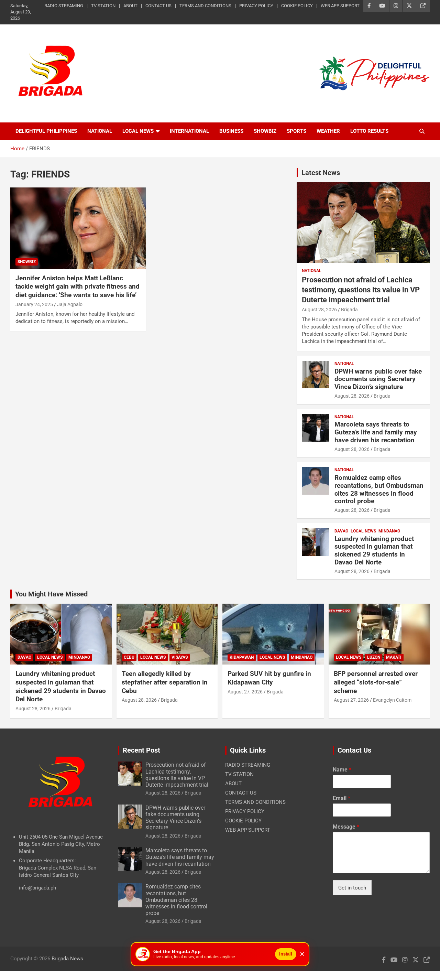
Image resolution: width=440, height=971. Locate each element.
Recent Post (141, 750)
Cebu (129, 657)
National (99, 131)
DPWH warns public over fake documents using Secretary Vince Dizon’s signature (378, 379)
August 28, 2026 (319, 309)
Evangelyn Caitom (392, 700)
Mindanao (389, 531)
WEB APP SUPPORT (340, 5)
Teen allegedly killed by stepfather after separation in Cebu (165, 682)
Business (231, 131)
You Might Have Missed (51, 594)
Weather (328, 131)
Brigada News (67, 959)
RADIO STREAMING (63, 5)
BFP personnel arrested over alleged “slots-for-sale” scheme (376, 682)
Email (341, 798)
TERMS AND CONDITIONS (205, 5)
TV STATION (103, 5)
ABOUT (130, 5)
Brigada (349, 309)
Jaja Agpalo (69, 304)
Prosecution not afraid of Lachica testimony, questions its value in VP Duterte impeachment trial (361, 290)
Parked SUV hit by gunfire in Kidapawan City (269, 678)
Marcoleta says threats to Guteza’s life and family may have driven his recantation (375, 432)
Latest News (320, 173)
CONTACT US (158, 5)
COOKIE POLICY (297, 5)
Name (342, 769)
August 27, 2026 (245, 691)
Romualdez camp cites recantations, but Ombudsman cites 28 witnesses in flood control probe (379, 489)
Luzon (373, 657)
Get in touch (352, 888)
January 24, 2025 (34, 304)
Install (285, 954)
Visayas (180, 657)
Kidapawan (242, 657)
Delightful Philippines (46, 131)
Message (346, 826)
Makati (394, 657)
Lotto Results (369, 131)
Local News (138, 131)
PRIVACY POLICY (256, 5)
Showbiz (265, 131)
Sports (296, 131)
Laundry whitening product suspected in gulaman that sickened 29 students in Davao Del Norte (374, 550)
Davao (341, 531)
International (189, 131)
